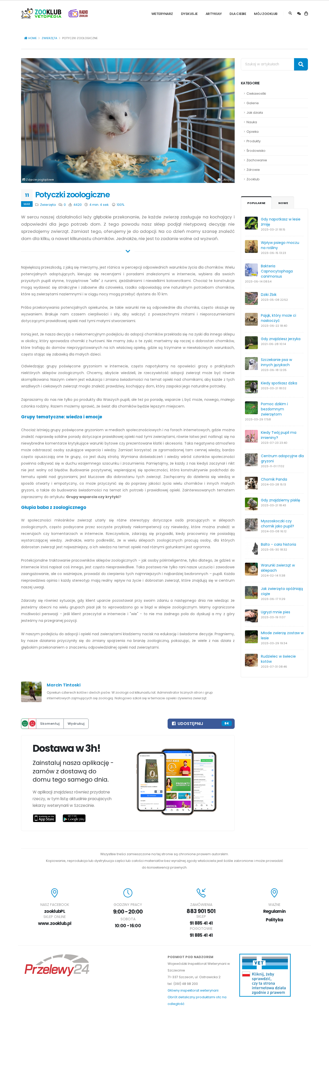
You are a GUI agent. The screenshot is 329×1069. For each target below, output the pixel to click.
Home (32, 38)
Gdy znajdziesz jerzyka (280, 338)
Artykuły (214, 13)
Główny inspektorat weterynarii (193, 990)
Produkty (253, 141)
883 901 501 (201, 911)
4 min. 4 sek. (99, 204)
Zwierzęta (49, 38)
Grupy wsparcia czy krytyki (92, 496)
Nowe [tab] (283, 203)
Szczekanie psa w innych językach (276, 362)
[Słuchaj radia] (78, 13)
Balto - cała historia (278, 544)
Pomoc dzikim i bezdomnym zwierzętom (274, 409)
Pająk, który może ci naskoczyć (278, 318)
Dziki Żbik (269, 294)
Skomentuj (50, 723)
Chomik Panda (274, 479)
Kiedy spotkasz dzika (279, 383)
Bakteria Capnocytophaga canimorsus (277, 271)
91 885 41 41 (201, 923)
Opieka (252, 131)
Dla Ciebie (238, 13)
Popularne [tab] (256, 203)
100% (120, 204)
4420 (77, 204)
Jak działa (254, 112)
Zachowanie (256, 160)
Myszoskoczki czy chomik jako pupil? (277, 523)
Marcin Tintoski (63, 685)
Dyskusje (189, 13)
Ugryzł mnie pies (275, 612)
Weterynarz (162, 13)
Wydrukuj (76, 723)
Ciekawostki (256, 93)
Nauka (251, 122)
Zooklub (253, 179)
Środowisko (256, 150)
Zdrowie (253, 169)
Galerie (252, 103)
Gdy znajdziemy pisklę (280, 500)
